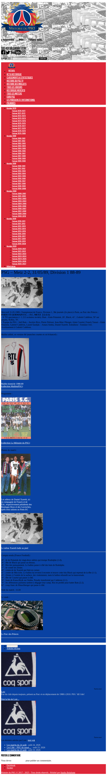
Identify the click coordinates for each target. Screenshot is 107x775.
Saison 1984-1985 (19, 148)
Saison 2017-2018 (19, 238)
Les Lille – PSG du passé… (19, 747)
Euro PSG (11, 96)
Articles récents (13, 648)
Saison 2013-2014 (19, 228)
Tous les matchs (14, 93)
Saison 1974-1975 (19, 121)
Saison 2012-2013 (19, 226)
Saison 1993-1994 (19, 173)
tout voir (31, 740)
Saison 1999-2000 (19, 188)
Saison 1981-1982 (18, 141)
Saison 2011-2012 (18, 223)
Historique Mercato (16, 90)
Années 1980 (11, 136)
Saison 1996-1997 (19, 181)
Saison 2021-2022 (19, 251)
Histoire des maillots (16, 83)
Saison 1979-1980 (19, 133)
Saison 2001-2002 (19, 196)
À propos (12, 646)
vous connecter (18, 760)
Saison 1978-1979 (19, 131)
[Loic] (18, 686)
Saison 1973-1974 (19, 118)
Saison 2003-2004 (19, 201)
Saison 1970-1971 (18, 111)
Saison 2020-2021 (19, 248)
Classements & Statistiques (20, 77)
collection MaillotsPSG (12, 386)
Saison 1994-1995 (19, 176)
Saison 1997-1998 (19, 183)
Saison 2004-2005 (19, 203)
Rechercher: (6, 58)
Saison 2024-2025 (19, 258)
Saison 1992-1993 (19, 171)
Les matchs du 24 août (16, 745)
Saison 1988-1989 (19, 158)
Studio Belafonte (67, 772)
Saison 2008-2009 (19, 213)
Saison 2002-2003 (19, 198)
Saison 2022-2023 (19, 253)
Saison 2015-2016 (19, 233)
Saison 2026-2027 (19, 264)
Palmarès (11, 103)
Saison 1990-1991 (18, 166)
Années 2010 (11, 218)
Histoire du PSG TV (15, 80)
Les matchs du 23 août (16, 750)
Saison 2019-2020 (19, 243)
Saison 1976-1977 (19, 126)
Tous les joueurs (14, 87)
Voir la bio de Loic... (10, 699)
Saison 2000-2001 (19, 193)
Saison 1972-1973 (19, 116)
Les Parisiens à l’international (21, 99)
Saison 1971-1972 (18, 113)
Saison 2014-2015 (19, 231)
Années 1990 (11, 163)
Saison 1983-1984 (19, 146)
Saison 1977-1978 (19, 128)
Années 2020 (11, 246)
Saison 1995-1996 (19, 178)
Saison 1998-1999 (19, 186)
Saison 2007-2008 (19, 211)
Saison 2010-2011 (18, 221)
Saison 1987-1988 (19, 156)
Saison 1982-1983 (19, 143)
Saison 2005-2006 (19, 206)
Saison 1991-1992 (18, 168)
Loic (3, 692)
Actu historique (14, 74)
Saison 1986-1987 (19, 153)
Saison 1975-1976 (19, 123)
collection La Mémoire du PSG (15, 443)
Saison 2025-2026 (19, 261)
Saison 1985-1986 (19, 151)
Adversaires (11, 266)
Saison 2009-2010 (19, 216)
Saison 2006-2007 (19, 208)
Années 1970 (11, 108)
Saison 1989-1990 (19, 161)
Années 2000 (11, 191)
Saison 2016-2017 (19, 236)
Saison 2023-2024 (19, 256)
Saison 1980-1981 (18, 138)
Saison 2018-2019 (19, 241)
